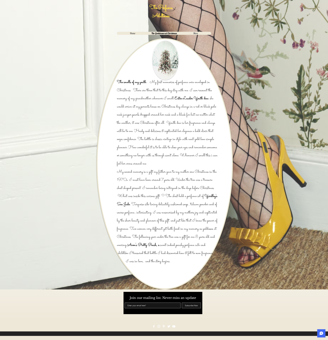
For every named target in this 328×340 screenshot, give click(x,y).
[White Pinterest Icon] (164, 326)
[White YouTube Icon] (174, 326)
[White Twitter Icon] (169, 326)
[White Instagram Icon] (159, 326)
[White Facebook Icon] (154, 326)
